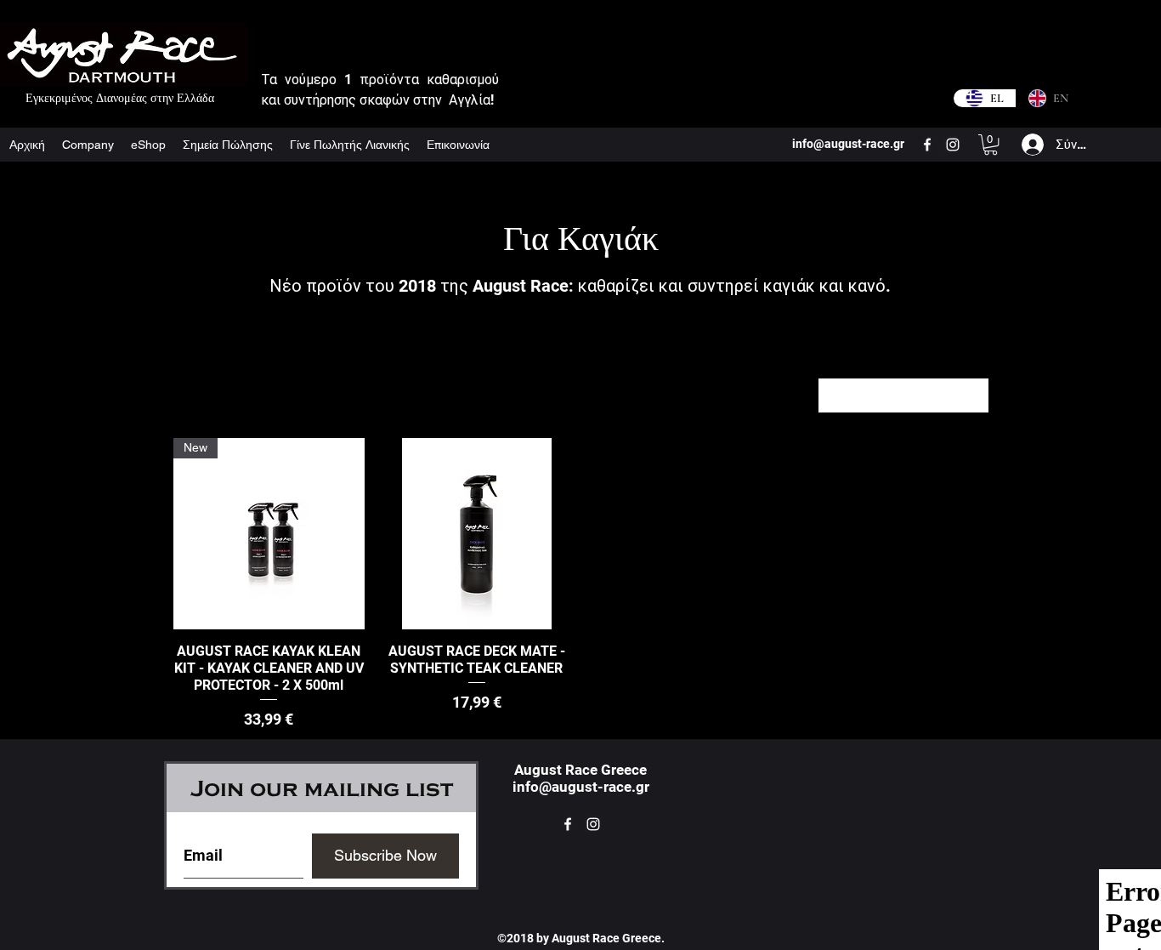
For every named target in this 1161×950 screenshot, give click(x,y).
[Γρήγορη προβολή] (477, 533)
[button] (990, 144)
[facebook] (927, 144)
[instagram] (952, 144)
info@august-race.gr (581, 786)
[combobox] (903, 395)
